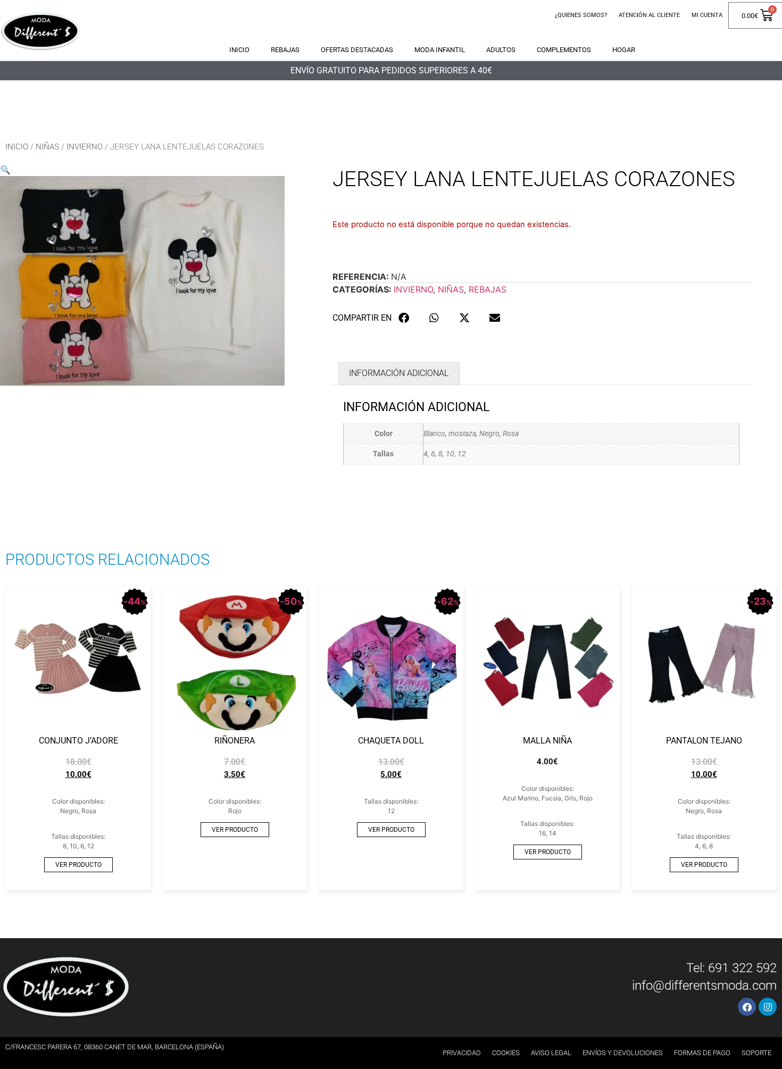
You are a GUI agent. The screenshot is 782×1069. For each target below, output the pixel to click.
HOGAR (623, 50)
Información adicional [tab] (398, 373)
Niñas (47, 147)
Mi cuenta (707, 15)
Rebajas (285, 50)
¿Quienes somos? (581, 15)
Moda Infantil (439, 50)
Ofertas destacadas (357, 50)
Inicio (239, 50)
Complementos (564, 50)
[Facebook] (747, 1007)
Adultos (500, 50)
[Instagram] (768, 1007)
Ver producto (78, 864)
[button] (5, 169)
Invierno (84, 147)
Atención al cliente (649, 15)
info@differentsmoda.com (704, 985)
